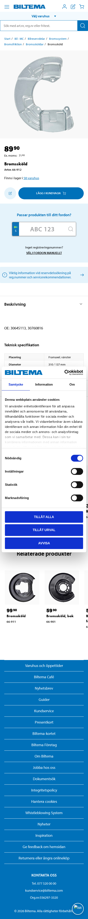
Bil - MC (19, 39)
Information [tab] (44, 384)
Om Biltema (44, 756)
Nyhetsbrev (44, 688)
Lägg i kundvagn (48, 193)
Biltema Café (44, 676)
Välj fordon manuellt (44, 253)
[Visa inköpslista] (73, 6)
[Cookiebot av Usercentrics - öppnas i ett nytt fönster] (64, 372)
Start (7, 39)
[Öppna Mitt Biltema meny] (64, 6)
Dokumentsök (44, 778)
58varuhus (31, 178)
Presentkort (44, 722)
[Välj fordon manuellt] (81, 275)
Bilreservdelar (36, 39)
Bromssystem (58, 39)
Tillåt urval (44, 530)
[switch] (77, 471)
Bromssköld (16, 616)
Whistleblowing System (44, 812)
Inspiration (44, 835)
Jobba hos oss (44, 767)
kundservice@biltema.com (44, 890)
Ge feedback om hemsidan (44, 846)
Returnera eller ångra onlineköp (44, 858)
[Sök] (82, 25)
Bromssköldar (35, 44)
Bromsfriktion (13, 44)
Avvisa (44, 543)
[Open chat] (78, 909)
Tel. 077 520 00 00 (44, 883)
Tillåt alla (44, 516)
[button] (44, 16)
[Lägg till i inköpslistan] (10, 193)
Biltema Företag (44, 744)
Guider (44, 699)
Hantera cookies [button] (44, 801)
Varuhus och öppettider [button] (44, 665)
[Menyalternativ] (7, 6)
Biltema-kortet (44, 733)
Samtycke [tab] (16, 384)
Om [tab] (72, 384)
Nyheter (44, 824)
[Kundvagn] (81, 6)
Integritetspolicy (44, 790)
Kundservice (44, 710)
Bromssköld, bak (60, 616)
